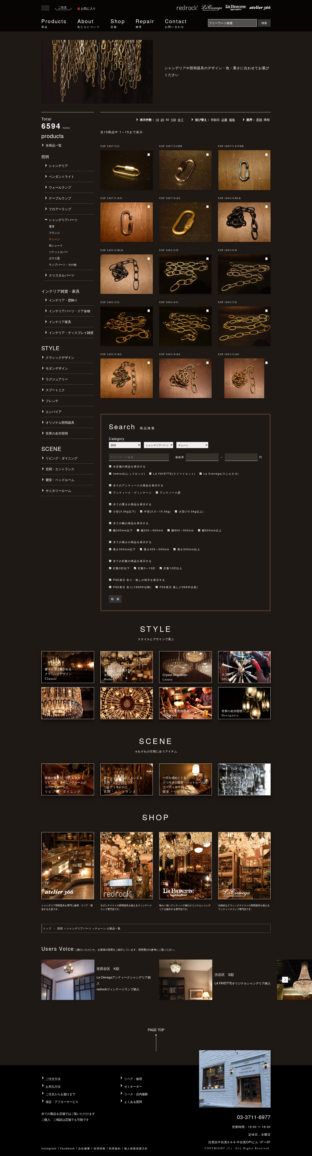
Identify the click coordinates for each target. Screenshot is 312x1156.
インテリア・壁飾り (63, 300)
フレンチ (52, 400)
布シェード (56, 245)
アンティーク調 (170, 492)
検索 (264, 23)
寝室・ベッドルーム (60, 479)
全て (181, 119)
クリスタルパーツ (61, 275)
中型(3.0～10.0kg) (157, 511)
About (88, 22)
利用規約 (115, 1148)
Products (54, 22)
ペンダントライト (61, 176)
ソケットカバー (58, 252)
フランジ (54, 233)
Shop (118, 22)
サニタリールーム (58, 490)
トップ (47, 928)
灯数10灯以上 (173, 568)
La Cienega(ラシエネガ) (221, 473)
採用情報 (99, 1148)
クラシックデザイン (60, 357)
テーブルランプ (60, 198)
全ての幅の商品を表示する (131, 523)
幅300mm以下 (123, 530)
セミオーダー (133, 1086)
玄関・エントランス (60, 469)
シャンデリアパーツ (63, 219)
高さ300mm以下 (124, 549)
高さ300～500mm (156, 549)
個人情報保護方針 (136, 1148)
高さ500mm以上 (188, 549)
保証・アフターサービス (62, 1102)
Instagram (49, 1148)
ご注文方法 (53, 1079)
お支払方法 (53, 1086)
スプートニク (55, 390)
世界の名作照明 (57, 433)
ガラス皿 (54, 258)
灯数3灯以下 (121, 568)
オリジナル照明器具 (60, 422)
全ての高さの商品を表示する (132, 542)
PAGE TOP (156, 1029)
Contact (176, 22)
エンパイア (54, 411)
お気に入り (88, 8)
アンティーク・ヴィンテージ (132, 492)
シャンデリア (58, 165)
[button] (285, 980)
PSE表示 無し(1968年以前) (179, 587)
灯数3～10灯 (147, 568)
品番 (224, 119)
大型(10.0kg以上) (191, 511)
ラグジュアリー (57, 379)
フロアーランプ (60, 209)
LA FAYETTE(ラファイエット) (174, 473)
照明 (60, 928)
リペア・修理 (133, 1079)
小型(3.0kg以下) (124, 511)
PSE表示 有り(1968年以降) (132, 587)
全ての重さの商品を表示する (132, 504)
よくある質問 (133, 1102)
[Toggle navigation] (45, 8)
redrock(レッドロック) (129, 473)
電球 (51, 226)
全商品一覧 (54, 145)
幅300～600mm (152, 530)
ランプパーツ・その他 (62, 265)
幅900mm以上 (212, 530)
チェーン (54, 239)
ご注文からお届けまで (60, 1094)
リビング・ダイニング (61, 458)
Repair (145, 22)
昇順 (259, 119)
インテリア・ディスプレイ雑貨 (71, 332)
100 (173, 119)
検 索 (115, 599)
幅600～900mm (182, 530)
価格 (232, 119)
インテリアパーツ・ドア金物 (69, 311)
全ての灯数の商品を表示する (132, 561)
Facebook (67, 1148)
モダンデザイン (57, 368)
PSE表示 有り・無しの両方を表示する (139, 580)
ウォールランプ (60, 187)
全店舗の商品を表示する (129, 466)
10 (157, 119)
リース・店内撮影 (136, 1094)
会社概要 (84, 1148)
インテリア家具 (60, 321)
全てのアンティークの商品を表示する (138, 485)
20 (162, 119)
